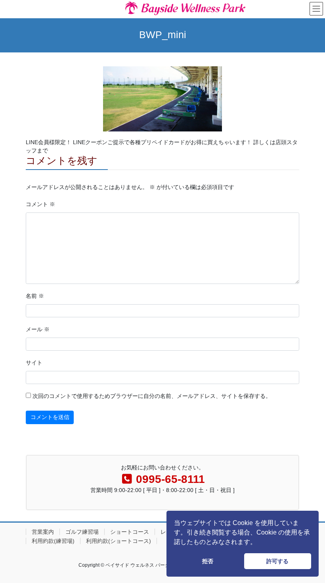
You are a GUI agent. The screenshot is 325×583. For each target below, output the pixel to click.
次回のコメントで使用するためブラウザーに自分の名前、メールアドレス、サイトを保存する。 (151, 396)
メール (38, 329)
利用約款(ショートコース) (118, 541)
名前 (35, 296)
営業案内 (43, 532)
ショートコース (129, 532)
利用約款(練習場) (53, 541)
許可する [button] (277, 561)
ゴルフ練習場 (82, 532)
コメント (40, 204)
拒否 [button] (207, 561)
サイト (34, 362)
